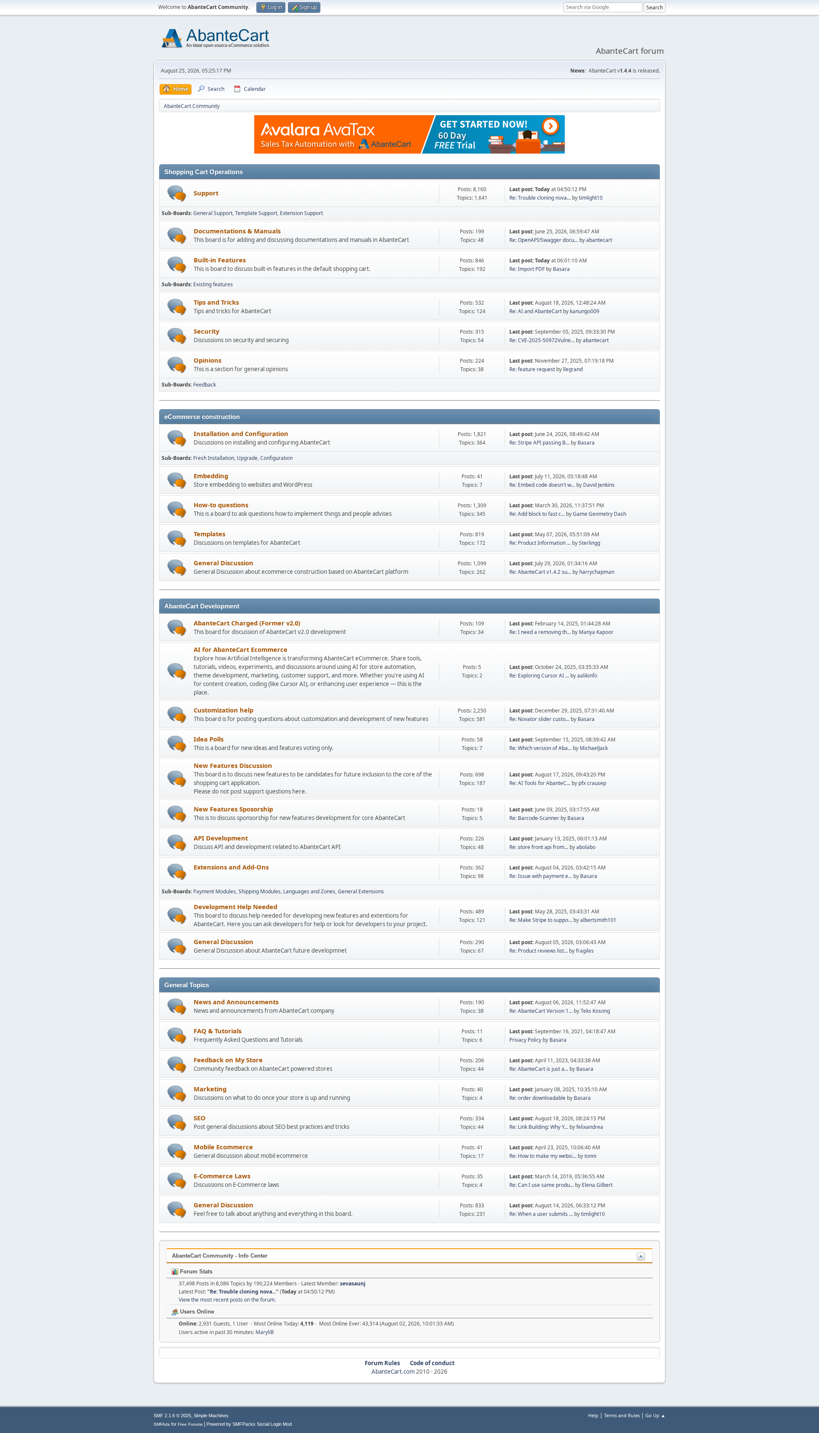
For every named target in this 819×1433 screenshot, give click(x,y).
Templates (209, 533)
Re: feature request (532, 369)
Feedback (204, 384)
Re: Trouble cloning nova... (540, 197)
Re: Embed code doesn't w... (542, 484)
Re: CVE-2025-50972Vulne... (542, 340)
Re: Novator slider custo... (539, 719)
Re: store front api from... (538, 847)
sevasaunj (353, 1283)
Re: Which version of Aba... (540, 748)
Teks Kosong (595, 1010)
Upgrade (247, 458)
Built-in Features (220, 260)
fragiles (585, 950)
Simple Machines (211, 1415)
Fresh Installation (213, 458)
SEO (200, 1117)
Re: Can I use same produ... (541, 1185)
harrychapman (596, 572)
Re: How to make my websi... (542, 1156)
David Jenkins (599, 484)
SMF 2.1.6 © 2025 (172, 1415)
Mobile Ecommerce (223, 1146)
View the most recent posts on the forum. (227, 1299)
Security (206, 331)
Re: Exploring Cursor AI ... (539, 675)
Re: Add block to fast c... (537, 513)
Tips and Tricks (216, 302)
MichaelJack (594, 748)
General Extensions (361, 891)
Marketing (210, 1088)
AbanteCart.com (393, 1371)
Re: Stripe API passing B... (539, 442)
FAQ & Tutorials (217, 1030)
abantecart (599, 240)
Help (593, 1415)
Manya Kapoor (596, 632)
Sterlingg (589, 542)
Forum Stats (195, 1271)
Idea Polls (209, 739)
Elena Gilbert (597, 1185)
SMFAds (162, 1424)
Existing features (213, 284)
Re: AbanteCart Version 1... (540, 1010)
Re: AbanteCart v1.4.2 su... (540, 572)
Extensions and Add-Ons (231, 867)
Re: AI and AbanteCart (536, 311)
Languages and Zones (309, 891)
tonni (590, 1156)
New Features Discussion (233, 765)
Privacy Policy (525, 1040)
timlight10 (591, 197)
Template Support (256, 213)
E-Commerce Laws (222, 1175)
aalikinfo (587, 675)
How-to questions (221, 504)
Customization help (223, 710)
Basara (561, 269)
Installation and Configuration (241, 433)
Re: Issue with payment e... (540, 876)
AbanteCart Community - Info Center (219, 1256)
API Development (221, 838)
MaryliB (265, 1332)
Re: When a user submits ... (541, 1214)
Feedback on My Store (228, 1059)
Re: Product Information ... (540, 542)
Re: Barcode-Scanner (534, 818)
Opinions (207, 360)
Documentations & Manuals (237, 231)
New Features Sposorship (233, 809)
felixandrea (589, 1127)
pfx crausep (592, 783)
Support (206, 193)
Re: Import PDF (527, 269)
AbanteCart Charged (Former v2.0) (247, 623)
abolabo (585, 847)
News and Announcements (236, 1001)
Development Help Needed (235, 906)
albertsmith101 (598, 920)
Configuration (276, 458)
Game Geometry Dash (599, 513)
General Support (212, 213)
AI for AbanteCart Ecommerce (241, 649)
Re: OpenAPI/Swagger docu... (543, 240)
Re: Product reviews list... (538, 950)
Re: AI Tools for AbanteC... (539, 783)
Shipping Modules (259, 891)
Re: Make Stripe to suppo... (540, 920)
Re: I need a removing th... (540, 632)
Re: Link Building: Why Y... (538, 1127)
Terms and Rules (622, 1415)
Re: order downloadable (538, 1098)
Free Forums (190, 1424)
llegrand (573, 369)
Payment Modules (214, 891)
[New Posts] (176, 193)
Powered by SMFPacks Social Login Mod (249, 1424)
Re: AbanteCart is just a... (538, 1069)
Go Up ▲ (655, 1415)
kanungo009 (584, 311)
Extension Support (301, 213)
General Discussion (223, 562)
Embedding (211, 475)
